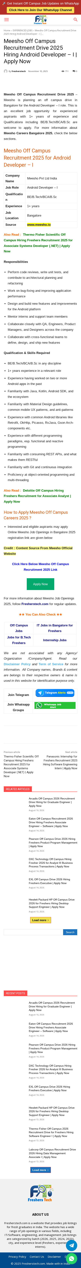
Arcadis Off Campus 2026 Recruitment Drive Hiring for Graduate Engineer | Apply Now (52, 802)
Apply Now (40, 584)
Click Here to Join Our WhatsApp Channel (40, 10)
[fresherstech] (6, 71)
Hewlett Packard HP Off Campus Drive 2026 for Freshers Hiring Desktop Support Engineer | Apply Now (52, 903)
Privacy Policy (17, 1256)
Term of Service (51, 664)
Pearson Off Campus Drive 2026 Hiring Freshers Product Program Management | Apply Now (53, 842)
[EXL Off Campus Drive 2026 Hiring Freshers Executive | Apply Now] (15, 885)
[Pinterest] (36, 81)
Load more (39, 920)
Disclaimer (54, 1256)
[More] (54, 81)
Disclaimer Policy (17, 664)
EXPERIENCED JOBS (22, 30)
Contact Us (37, 1256)
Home (7, 30)
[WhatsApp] (45, 81)
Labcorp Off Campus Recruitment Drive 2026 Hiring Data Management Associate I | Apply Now (52, 1153)
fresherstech (19, 71)
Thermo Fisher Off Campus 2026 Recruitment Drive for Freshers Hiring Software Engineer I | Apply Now (51, 1132)
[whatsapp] (71, 1258)
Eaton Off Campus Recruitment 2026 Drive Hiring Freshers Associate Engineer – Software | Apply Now (51, 822)
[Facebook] (19, 81)
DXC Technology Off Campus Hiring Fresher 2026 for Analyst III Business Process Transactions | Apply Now (51, 863)
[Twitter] (71, 1245)
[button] (6, 20)
